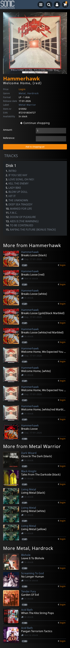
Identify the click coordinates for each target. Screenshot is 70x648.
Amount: (7, 129)
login (63, 265)
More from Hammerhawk (32, 245)
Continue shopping (36, 123)
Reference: (9, 137)
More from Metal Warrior (32, 446)
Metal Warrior (27, 104)
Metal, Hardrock (29, 93)
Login (22, 89)
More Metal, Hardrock (28, 548)
